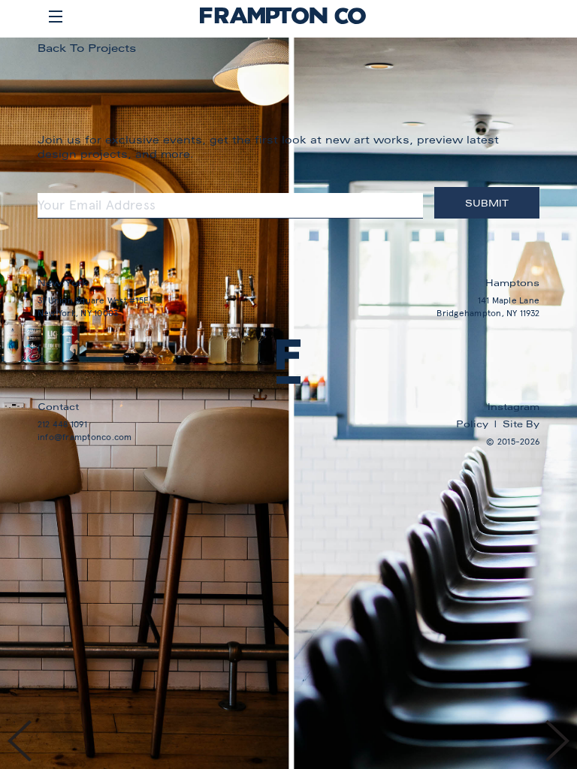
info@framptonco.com (85, 437)
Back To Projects (87, 47)
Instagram (513, 406)
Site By (521, 424)
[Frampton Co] (283, 21)
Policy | (479, 424)
